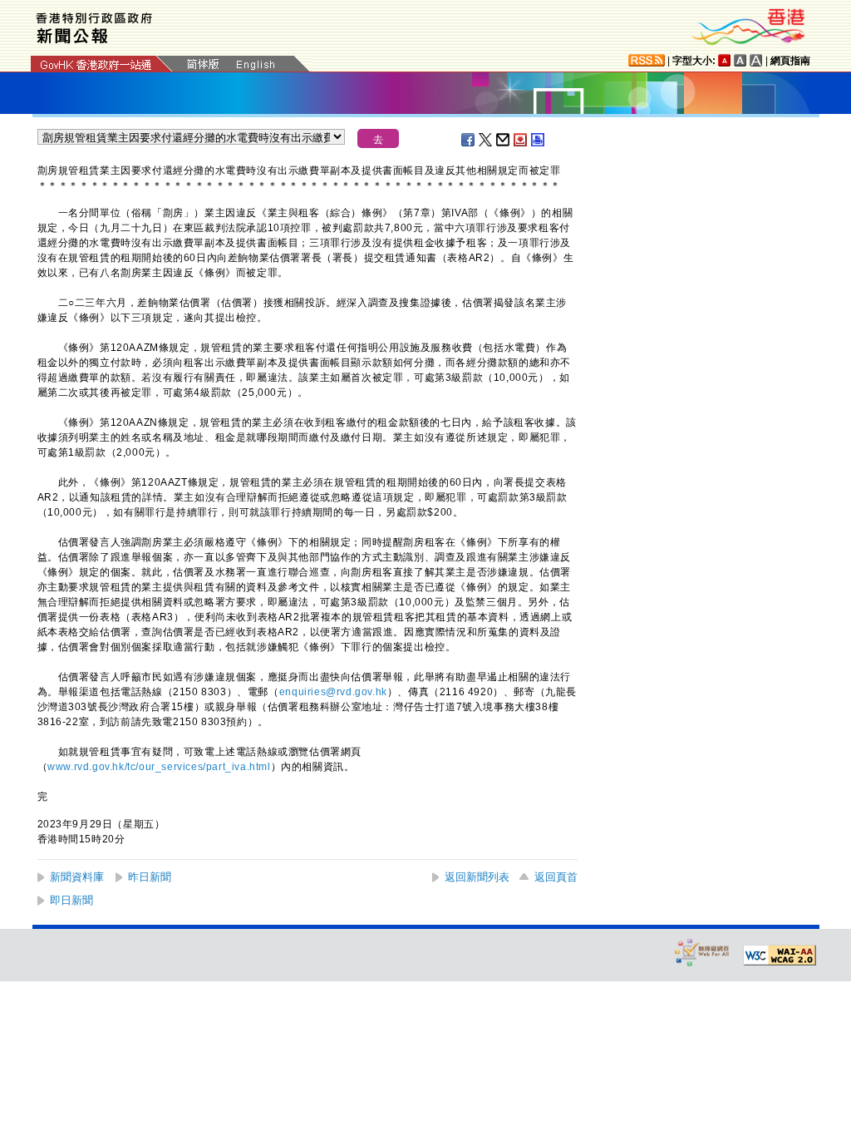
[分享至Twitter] (486, 139)
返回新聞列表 (477, 877)
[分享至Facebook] (468, 139)
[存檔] (521, 139)
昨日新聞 (149, 877)
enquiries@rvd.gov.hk (333, 692)
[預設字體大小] (724, 60)
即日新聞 (71, 900)
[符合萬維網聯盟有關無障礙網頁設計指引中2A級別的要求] (779, 955)
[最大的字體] (756, 60)
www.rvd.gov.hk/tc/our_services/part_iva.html (158, 767)
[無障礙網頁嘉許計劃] (702, 951)
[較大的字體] (740, 60)
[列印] (538, 139)
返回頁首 (556, 877)
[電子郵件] (503, 139)
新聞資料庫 (77, 877)
